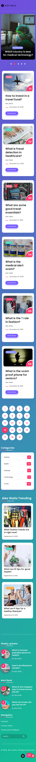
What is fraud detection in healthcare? (15, 152)
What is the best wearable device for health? (21, 652)
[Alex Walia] (8, 5)
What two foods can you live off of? (21, 703)
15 (19, 430)
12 (27, 422)
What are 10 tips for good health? (17, 570)
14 (12, 430)
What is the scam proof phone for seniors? (17, 374)
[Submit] (23, 736)
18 (12, 437)
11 (19, 422)
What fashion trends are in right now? (16, 531)
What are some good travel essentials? (16, 208)
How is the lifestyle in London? (22, 666)
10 (12, 422)
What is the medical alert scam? (15, 265)
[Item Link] (18, 37)
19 (20, 437)
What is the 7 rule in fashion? (17, 320)
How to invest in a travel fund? (17, 97)
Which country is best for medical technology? (18, 53)
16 (27, 430)
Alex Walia (9, 104)
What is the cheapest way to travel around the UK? (22, 689)
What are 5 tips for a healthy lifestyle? (14, 610)
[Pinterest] (33, 756)
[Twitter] (23, 756)
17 (5, 437)
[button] (11, 63)
